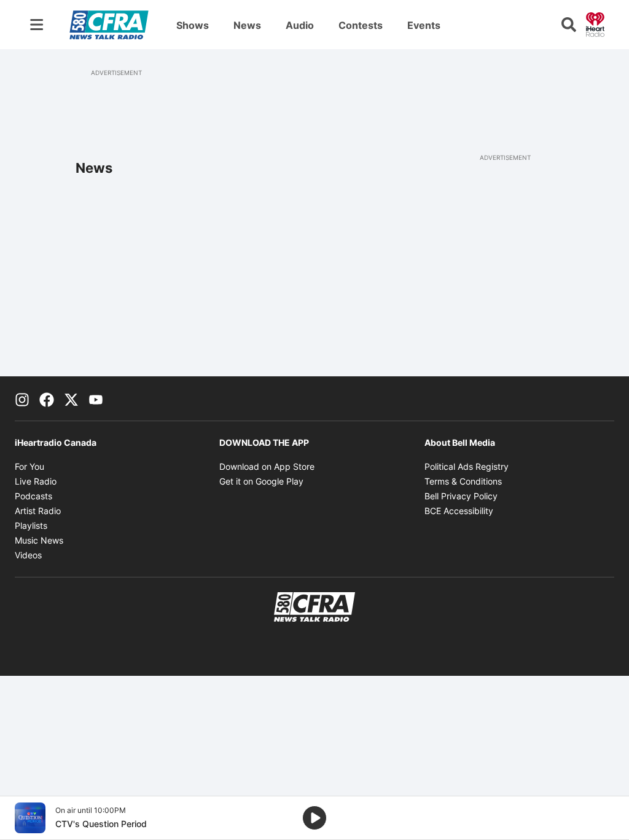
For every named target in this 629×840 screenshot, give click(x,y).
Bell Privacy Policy (461, 496)
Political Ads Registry (466, 466)
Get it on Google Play (261, 481)
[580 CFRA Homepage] (109, 24)
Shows (192, 25)
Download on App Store (266, 466)
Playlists (31, 525)
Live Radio (36, 481)
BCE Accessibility (458, 510)
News (247, 25)
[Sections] (37, 24)
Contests (360, 25)
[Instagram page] (22, 398)
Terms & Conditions (463, 481)
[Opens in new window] (30, 817)
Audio (300, 25)
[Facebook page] (46, 398)
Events (423, 25)
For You (29, 466)
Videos (28, 555)
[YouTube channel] (95, 398)
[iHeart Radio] (595, 23)
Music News (39, 540)
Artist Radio (38, 510)
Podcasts (33, 496)
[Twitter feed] (71, 398)
